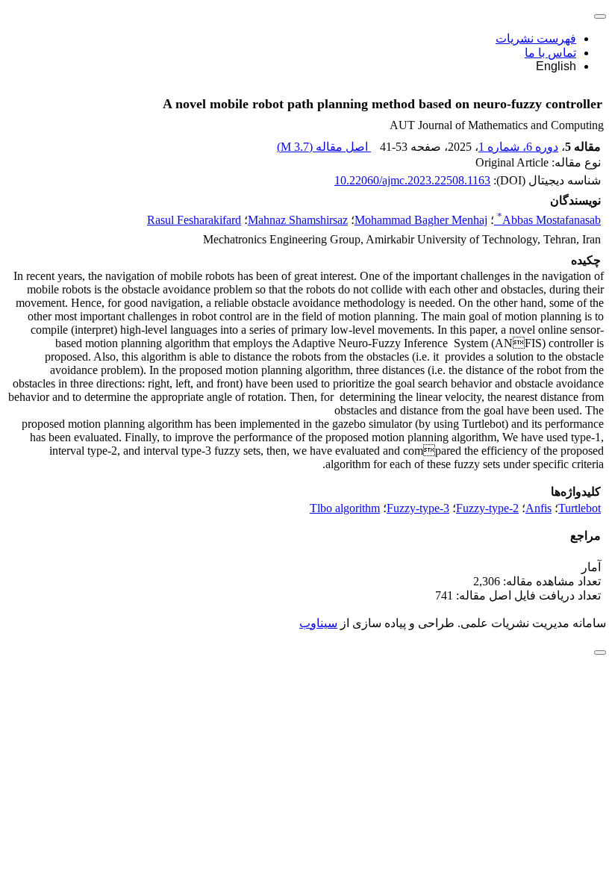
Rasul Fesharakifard (194, 220)
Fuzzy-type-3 (418, 508)
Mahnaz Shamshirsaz (298, 220)
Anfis (538, 508)
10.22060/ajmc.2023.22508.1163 (412, 180)
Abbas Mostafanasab (549, 220)
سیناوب (318, 623)
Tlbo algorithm (345, 508)
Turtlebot (579, 508)
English (556, 66)
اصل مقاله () (324, 146)
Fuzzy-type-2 (487, 508)
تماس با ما (550, 52)
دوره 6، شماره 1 (518, 146)
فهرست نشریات (536, 38)
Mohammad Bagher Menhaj (421, 220)
